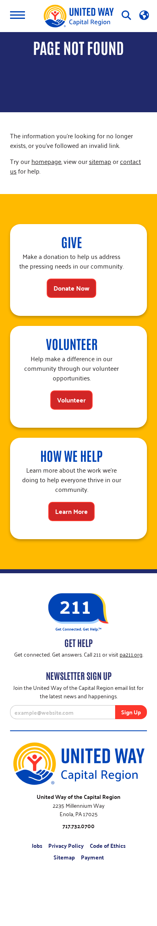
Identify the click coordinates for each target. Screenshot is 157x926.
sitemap (100, 161)
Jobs (37, 845)
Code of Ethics (108, 845)
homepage (46, 161)
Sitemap (64, 857)
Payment (92, 857)
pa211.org (131, 654)
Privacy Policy (66, 845)
